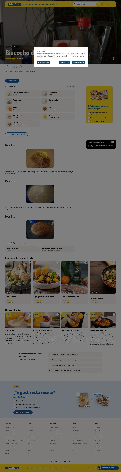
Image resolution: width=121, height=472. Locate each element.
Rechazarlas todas (65, 62)
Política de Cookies (55, 57)
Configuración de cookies (43, 62)
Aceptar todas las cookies (78, 62)
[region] (61, 57)
